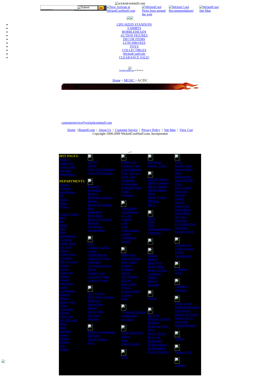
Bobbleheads (67, 236)
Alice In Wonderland (101, 169)
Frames (64, 265)
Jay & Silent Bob (132, 333)
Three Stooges (184, 248)
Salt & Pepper (68, 320)
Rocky (152, 330)
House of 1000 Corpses (130, 293)
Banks (63, 225)
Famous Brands (131, 169)
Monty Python (157, 197)
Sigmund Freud (131, 187)
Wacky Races (183, 303)
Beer (91, 208)
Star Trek (180, 217)
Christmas (94, 262)
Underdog (181, 269)
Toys (62, 346)
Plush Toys (66, 316)
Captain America (98, 247)
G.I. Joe (126, 215)
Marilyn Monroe (158, 183)
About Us (105, 130)
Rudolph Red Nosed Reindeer (158, 350)
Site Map (170, 130)
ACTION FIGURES (134, 35)
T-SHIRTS (134, 28)
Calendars (65, 239)
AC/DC (93, 162)
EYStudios (26, 364)
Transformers (183, 256)
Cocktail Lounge (98, 276)
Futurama (127, 195)
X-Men (179, 339)
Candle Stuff (67, 243)
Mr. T (151, 204)
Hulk (124, 298)
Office (63, 305)
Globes (63, 276)
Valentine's (181, 286)
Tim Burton (95, 226)
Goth (124, 226)
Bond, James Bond (100, 219)
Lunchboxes (67, 291)
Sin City (180, 195)
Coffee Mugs (67, 254)
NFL (151, 225)
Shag (178, 173)
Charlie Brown (97, 254)
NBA (151, 218)
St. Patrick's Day (185, 224)
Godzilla (126, 219)
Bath (62, 228)
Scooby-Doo (183, 165)
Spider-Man (182, 213)
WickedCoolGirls (134, 53)
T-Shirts (64, 342)
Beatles (92, 201)
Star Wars (181, 220)
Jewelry (64, 280)
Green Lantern (130, 230)
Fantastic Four (130, 165)
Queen (152, 298)
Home (116, 80)
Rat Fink (153, 315)
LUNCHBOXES (134, 43)
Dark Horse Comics (100, 297)
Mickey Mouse (157, 186)
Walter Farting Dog (187, 307)
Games (63, 269)
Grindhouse (128, 237)
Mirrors (64, 298)
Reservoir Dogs (158, 326)
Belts (62, 232)
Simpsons (181, 191)
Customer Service (126, 130)
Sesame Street (184, 169)
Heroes (125, 273)
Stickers (64, 338)
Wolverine (181, 322)
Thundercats (183, 245)
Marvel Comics (158, 179)
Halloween (66, 163)
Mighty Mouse (157, 190)
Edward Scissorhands (101, 332)
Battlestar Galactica (100, 197)
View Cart (186, 130)
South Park (182, 206)
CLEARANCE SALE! (134, 57)
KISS (124, 357)
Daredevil (94, 300)
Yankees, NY (183, 352)
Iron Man (65, 170)
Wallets (64, 349)
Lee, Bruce (155, 162)
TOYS (134, 46)
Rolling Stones (157, 344)
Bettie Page (95, 212)
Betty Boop (95, 215)
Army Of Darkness (100, 173)
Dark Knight (67, 167)
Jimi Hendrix (129, 276)
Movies (64, 185)
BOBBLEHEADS (134, 32)
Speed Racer (67, 174)
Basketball (94, 190)
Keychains (66, 283)
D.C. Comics (96, 293)
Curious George (98, 280)
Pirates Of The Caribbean (157, 272)
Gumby (126, 241)
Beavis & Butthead (100, 204)
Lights (63, 287)
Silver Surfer (183, 187)
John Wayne (183, 311)
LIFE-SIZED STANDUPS (134, 24)
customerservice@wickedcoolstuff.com (87, 122)
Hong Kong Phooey (128, 285)
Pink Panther (156, 266)
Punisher (153, 285)
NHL (151, 222)
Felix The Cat (130, 173)
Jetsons (125, 336)
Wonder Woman (185, 325)
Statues (63, 335)
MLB (151, 194)
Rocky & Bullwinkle (155, 339)
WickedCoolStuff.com (126, 70)
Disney (92, 308)
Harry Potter (129, 262)
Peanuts (153, 255)
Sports (63, 199)
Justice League (130, 343)
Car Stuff (65, 247)
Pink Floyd (155, 263)
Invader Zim (129, 315)
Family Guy (128, 162)
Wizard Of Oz (184, 318)
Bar (61, 221)
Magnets (64, 294)
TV (61, 196)
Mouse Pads (67, 302)
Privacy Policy (151, 130)
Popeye (152, 281)
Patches (64, 313)
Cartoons (65, 188)
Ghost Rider (129, 208)
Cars (91, 244)
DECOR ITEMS (134, 39)
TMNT (179, 252)
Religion (153, 322)
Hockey (126, 280)
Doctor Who (96, 311)
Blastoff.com (86, 130)
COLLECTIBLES (134, 50)
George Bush (96, 230)
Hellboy (126, 265)
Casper (92, 251)
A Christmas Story (99, 265)
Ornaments (66, 309)
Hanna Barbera (131, 258)
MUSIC (129, 80)
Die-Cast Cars (68, 261)
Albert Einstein (97, 339)
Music (63, 203)
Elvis (91, 343)
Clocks (63, 250)
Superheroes (67, 192)
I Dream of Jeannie (133, 312)
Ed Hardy (94, 335)
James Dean (95, 304)
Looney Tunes (157, 165)
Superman (181, 228)
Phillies (152, 259)
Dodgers (93, 319)
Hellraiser (127, 269)
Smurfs (179, 198)
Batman (93, 194)
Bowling (93, 223)
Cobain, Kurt (96, 273)
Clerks (92, 269)
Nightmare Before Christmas (159, 231)
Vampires (181, 290)
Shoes (63, 324)
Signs (62, 327)
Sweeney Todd (184, 231)
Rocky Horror (157, 333)
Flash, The (128, 176)
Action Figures (68, 214)
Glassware (66, 272)
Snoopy (180, 202)
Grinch (125, 234)
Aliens (92, 165)
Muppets (153, 201)
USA (178, 273)
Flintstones (128, 180)
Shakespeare (183, 176)
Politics (64, 159)
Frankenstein (129, 184)
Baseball (93, 186)
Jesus (124, 340)
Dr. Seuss (94, 315)
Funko (125, 191)
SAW (178, 162)
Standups (65, 331)
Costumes (65, 258)
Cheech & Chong (99, 258)
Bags (62, 217)
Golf (124, 223)
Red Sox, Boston (159, 319)
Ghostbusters (129, 212)
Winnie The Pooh (186, 314)
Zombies (180, 365)
